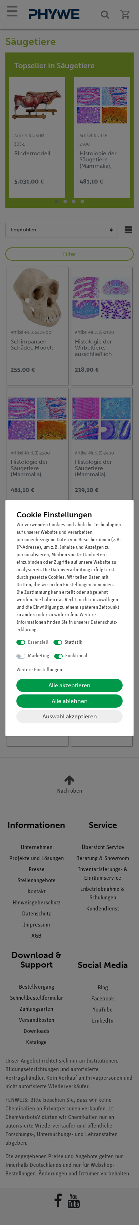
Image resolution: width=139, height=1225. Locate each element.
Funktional (76, 656)
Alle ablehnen (70, 701)
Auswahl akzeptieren (69, 716)
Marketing (38, 656)
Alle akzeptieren (69, 685)
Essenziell (38, 642)
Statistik (73, 642)
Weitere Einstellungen (39, 670)
